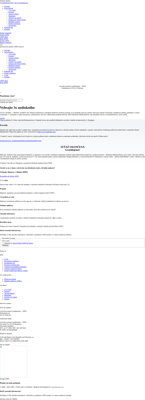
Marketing (11, 60)
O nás (6, 75)
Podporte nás (8, 71)
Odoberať (5, 245)
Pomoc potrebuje (10, 73)
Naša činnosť (9, 52)
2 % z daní (12, 54)
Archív (2, 118)
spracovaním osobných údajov (23, 243)
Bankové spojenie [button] (6, 333)
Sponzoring (12, 69)
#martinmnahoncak (21, 141)
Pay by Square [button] (5, 344)
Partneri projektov (14, 67)
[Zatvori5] (1, 92)
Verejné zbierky (13, 58)
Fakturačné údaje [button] (5, 319)
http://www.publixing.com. (47, 132)
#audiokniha (32, 141)
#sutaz (2, 141)
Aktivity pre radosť (14, 62)
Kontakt (7, 77)
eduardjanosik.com (57, 387)
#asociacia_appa (9, 141)
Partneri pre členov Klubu (17, 64)
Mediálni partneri (14, 66)
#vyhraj (38, 141)
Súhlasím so (18, 243)
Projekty (11, 56)
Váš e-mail (5, 241)
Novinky (7, 50)
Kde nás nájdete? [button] (5, 308)
